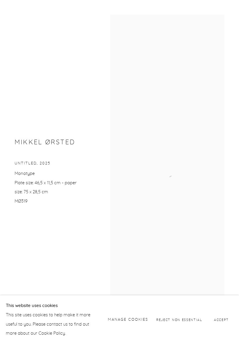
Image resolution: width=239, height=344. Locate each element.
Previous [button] (6, 172)
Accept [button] (221, 319)
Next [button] (233, 172)
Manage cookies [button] (128, 320)
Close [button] (226, 13)
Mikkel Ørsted (45, 142)
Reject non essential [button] (179, 319)
